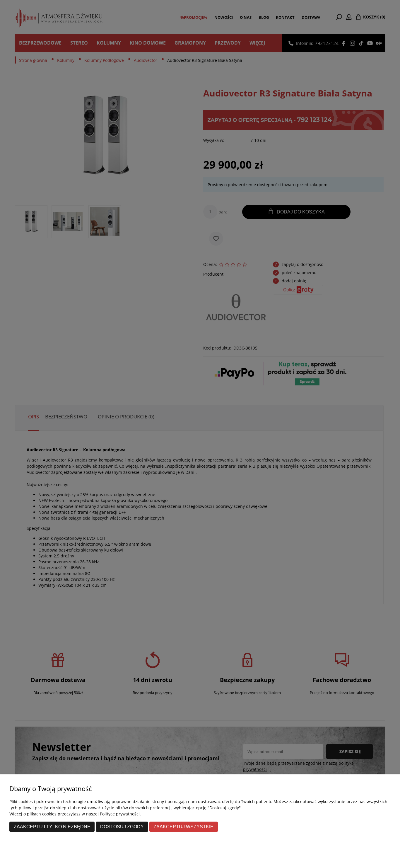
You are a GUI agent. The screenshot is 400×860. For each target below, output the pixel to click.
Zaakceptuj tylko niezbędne (52, 826)
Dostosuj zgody (122, 826)
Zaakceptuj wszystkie (183, 826)
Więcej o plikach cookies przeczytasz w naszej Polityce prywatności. (75, 814)
